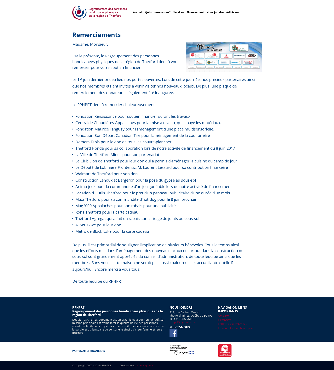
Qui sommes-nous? (158, 12)
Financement (195, 12)
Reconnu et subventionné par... (236, 328)
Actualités (223, 316)
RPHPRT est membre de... (232, 324)
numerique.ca (145, 365)
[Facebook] (173, 333)
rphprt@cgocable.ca (183, 322)
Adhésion (232, 12)
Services (178, 12)
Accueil (137, 12)
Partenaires (224, 320)
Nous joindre (215, 12)
